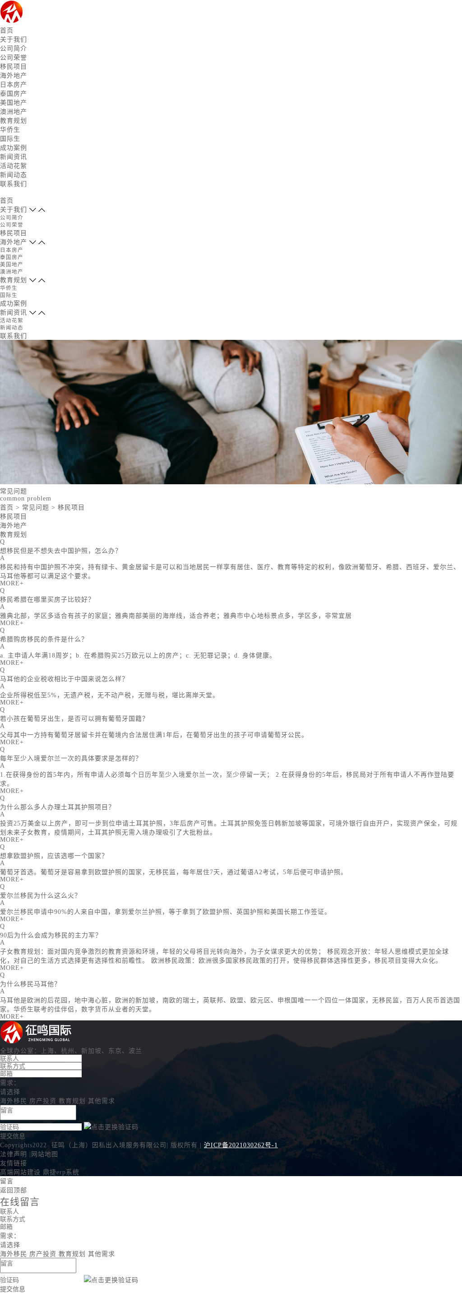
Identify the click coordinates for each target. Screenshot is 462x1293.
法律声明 (13, 1154)
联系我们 (13, 184)
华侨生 (10, 129)
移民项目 (13, 66)
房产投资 (42, 1101)
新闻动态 (13, 174)
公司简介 (13, 48)
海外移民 (13, 1101)
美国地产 (13, 102)
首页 (7, 30)
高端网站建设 (20, 1172)
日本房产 (13, 84)
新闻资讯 (13, 156)
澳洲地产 (13, 111)
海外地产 (13, 75)
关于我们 (13, 39)
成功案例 (13, 147)
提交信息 (12, 1136)
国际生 (10, 138)
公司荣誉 (13, 57)
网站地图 (44, 1154)
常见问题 (35, 507)
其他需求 (101, 1101)
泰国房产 (13, 93)
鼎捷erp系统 (61, 1172)
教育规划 (13, 120)
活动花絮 (13, 165)
